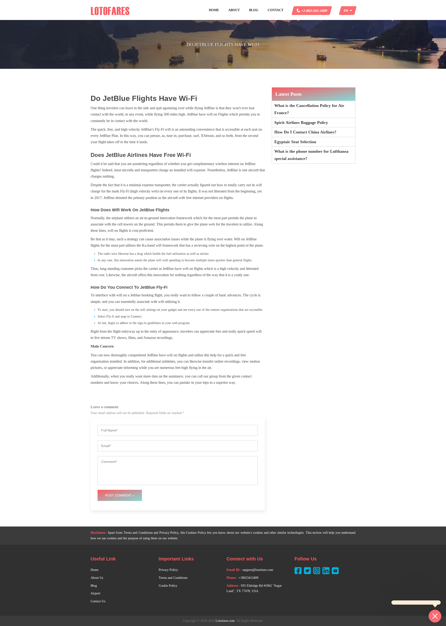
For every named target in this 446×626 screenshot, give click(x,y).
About (234, 10)
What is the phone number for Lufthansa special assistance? (311, 155)
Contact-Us (98, 601)
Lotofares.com (225, 621)
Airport (95, 593)
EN (346, 10)
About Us (97, 578)
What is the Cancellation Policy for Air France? (309, 109)
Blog (253, 10)
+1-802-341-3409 (314, 11)
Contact (275, 10)
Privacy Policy (168, 570)
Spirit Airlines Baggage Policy (301, 122)
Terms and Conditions (173, 578)
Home (214, 10)
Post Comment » (119, 495)
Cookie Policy (168, 585)
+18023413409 (248, 578)
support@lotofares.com (258, 570)
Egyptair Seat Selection (295, 141)
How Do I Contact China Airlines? (305, 132)
